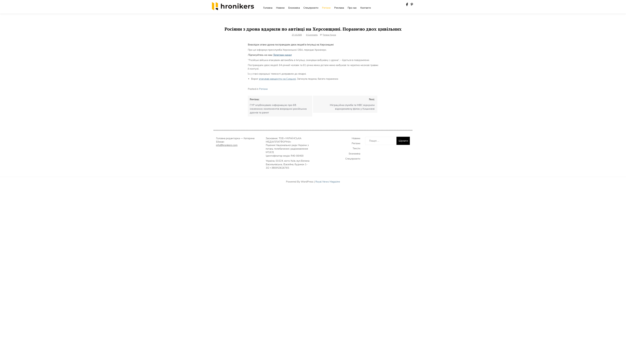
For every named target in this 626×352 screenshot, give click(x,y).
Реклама (339, 7)
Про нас (352, 7)
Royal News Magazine (327, 181)
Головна (267, 7)
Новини (280, 7)
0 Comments (312, 35)
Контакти (365, 7)
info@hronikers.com (227, 145)
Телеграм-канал (282, 55)
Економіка (294, 7)
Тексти (356, 148)
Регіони (326, 7)
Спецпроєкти (310, 7)
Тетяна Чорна (329, 35)
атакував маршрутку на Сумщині (277, 79)
